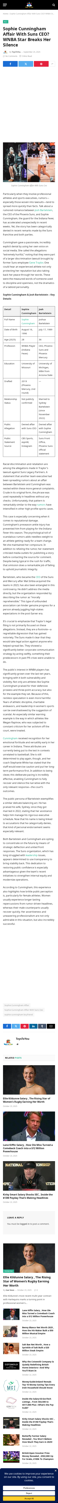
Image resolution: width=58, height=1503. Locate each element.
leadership (32, 855)
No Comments (11, 56)
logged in (25, 1223)
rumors (41, 504)
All (5, 22)
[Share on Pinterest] (41, 64)
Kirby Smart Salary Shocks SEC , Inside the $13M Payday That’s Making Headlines (28, 1196)
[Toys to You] (29, 5)
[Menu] (5, 4)
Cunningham (10, 738)
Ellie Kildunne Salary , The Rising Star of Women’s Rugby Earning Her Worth (26, 1100)
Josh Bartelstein (43, 210)
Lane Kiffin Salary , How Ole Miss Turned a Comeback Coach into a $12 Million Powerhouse (28, 1148)
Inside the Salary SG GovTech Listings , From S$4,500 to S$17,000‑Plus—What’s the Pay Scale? (38, 1403)
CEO (38, 577)
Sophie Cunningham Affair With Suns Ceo (23, 1010)
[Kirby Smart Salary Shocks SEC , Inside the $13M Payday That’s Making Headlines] (29, 1176)
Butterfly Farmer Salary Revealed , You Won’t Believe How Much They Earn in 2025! (37, 1439)
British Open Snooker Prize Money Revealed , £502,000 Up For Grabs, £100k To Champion (38, 1456)
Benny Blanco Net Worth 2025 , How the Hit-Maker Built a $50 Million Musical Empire (38, 1330)
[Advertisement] (29, 104)
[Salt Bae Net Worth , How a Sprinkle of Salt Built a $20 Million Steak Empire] (11, 1348)
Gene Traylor (36, 262)
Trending (8, 1271)
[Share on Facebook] (10, 64)
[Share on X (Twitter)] (25, 64)
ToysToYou (16, 52)
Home (5, 13)
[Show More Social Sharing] (52, 64)
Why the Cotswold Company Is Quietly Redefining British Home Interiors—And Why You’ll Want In (38, 1366)
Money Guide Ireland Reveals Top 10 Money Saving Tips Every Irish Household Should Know (38, 1384)
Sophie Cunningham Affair (16, 1005)
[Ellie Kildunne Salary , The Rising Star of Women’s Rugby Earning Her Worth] (29, 1080)
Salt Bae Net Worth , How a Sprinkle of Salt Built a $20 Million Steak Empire (36, 1347)
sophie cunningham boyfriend (18, 1014)
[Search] (53, 4)
